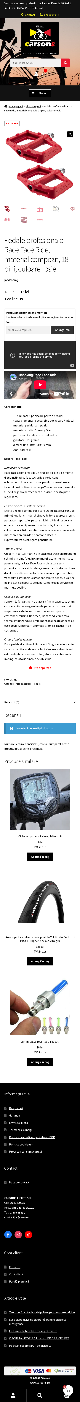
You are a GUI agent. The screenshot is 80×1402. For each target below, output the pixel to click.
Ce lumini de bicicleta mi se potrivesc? (33, 1331)
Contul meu (13, 1395)
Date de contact (19, 1182)
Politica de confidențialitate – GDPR (32, 1137)
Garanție (14, 1115)
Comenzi (14, 1267)
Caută (40, 1395)
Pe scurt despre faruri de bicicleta (30, 1345)
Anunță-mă (62, 330)
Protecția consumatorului (25, 1151)
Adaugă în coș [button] (40, 857)
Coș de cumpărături (61, 1392)
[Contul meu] (36, 74)
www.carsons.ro (40, 1382)
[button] (70, 134)
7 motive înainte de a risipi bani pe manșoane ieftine (42, 1312)
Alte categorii (33, 106)
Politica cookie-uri (21, 1144)
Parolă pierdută (19, 1281)
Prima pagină (16, 106)
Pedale (37, 683)
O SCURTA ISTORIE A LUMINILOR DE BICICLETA (39, 1338)
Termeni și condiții (20, 1130)
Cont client (16, 1274)
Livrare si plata (18, 1123)
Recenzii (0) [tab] (11, 702)
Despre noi (16, 1108)
